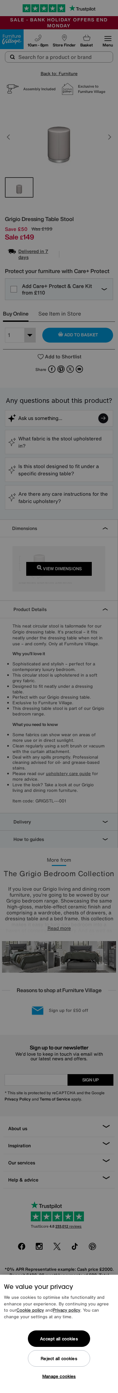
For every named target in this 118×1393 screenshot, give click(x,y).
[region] (59, 1334)
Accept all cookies (59, 1339)
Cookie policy (30, 1310)
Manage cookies (59, 1376)
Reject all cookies (59, 1358)
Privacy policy (66, 1310)
